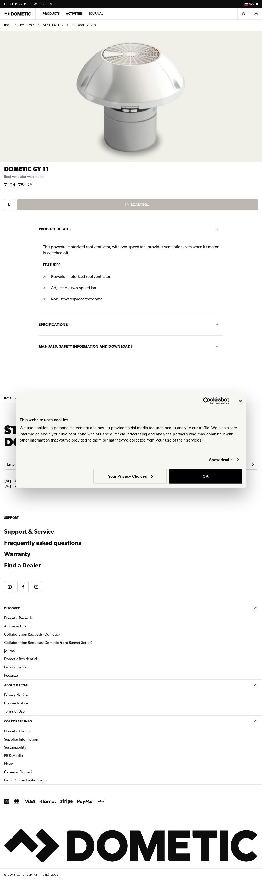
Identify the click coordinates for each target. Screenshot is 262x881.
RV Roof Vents (84, 25)
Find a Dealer (22, 565)
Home (8, 25)
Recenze (11, 675)
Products (51, 13)
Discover (12, 608)
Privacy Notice (16, 695)
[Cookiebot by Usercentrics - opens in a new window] (206, 401)
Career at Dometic (35, 771)
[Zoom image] (131, 96)
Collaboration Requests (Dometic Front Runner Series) (48, 642)
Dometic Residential (36, 658)
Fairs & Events (15, 667)
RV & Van (27, 25)
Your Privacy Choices (127, 476)
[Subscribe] (253, 464)
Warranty (17, 554)
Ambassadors (15, 626)
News (25, 763)
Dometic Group (33, 731)
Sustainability (15, 747)
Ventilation (53, 25)
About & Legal (16, 685)
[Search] (243, 13)
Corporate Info (18, 721)
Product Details (55, 229)
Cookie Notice (16, 703)
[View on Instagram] (9, 586)
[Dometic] (17, 14)
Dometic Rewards (18, 618)
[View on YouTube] (36, 586)
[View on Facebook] (23, 586)
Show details (220, 460)
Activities (74, 13)
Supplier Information (21, 739)
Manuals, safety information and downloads (86, 346)
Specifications (53, 325)
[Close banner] (240, 401)
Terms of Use (14, 711)
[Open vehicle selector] (256, 13)
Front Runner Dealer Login (41, 780)
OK (206, 476)
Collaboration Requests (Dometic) (32, 634)
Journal (96, 13)
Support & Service (29, 531)
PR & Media (29, 755)
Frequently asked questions (42, 542)
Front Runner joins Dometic (28, 4)
